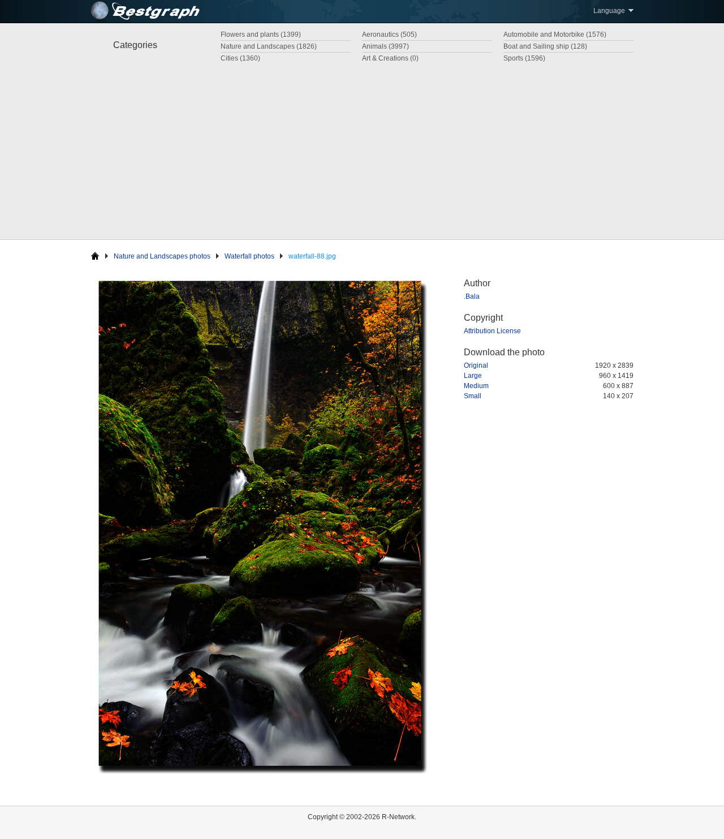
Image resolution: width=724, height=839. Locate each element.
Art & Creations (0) (390, 58)
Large (473, 376)
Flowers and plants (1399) (261, 34)
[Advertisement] (362, 149)
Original (476, 365)
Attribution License (492, 331)
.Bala (472, 296)
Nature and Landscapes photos (162, 256)
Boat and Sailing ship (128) (545, 46)
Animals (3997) (385, 46)
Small (472, 396)
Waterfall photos (249, 256)
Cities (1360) (240, 58)
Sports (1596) (524, 58)
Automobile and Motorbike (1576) (554, 34)
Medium (476, 386)
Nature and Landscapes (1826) (269, 46)
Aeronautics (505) (389, 34)
